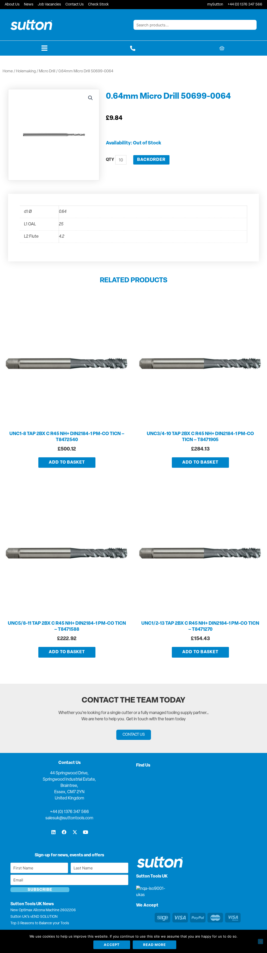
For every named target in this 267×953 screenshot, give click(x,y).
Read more (154, 945)
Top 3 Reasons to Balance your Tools (39, 923)
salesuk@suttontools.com (69, 818)
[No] (260, 941)
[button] (90, 98)
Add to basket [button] (67, 462)
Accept (112, 945)
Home (8, 71)
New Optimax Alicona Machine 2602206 (43, 910)
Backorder (151, 160)
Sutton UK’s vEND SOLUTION (34, 917)
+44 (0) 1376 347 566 (69, 812)
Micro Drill (47, 71)
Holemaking (26, 71)
